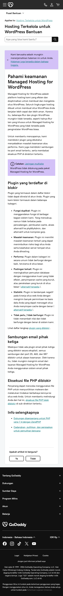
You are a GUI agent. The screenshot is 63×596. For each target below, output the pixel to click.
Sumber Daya (9, 491)
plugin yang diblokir (39, 328)
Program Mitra (9, 498)
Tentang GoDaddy (11, 475)
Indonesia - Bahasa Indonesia (17, 537)
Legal (17, 555)
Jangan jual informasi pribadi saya (31, 561)
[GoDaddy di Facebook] (4, 545)
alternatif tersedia (30, 287)
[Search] (55, 39)
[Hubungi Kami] (45, 5)
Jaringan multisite (34, 164)
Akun (5, 506)
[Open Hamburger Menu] (3, 5)
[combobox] (28, 39)
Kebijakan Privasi (31, 555)
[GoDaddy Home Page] (14, 524)
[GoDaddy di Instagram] (12, 545)
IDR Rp (53, 537)
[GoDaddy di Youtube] (34, 545)
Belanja (6, 514)
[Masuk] (52, 5)
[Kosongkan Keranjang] (58, 5)
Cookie (45, 555)
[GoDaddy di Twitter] (26, 545)
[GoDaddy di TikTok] (19, 545)
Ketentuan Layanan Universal (39, 590)
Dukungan (7, 483)
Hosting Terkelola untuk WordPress (34, 20)
